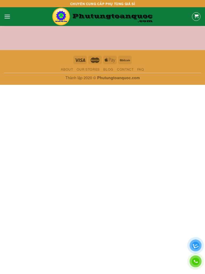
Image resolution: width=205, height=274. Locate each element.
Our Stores (88, 69)
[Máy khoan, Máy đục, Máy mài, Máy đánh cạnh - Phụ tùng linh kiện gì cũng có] (102, 16)
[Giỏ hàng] (196, 16)
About (67, 69)
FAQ (140, 69)
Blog (108, 69)
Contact (125, 69)
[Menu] (7, 16)
